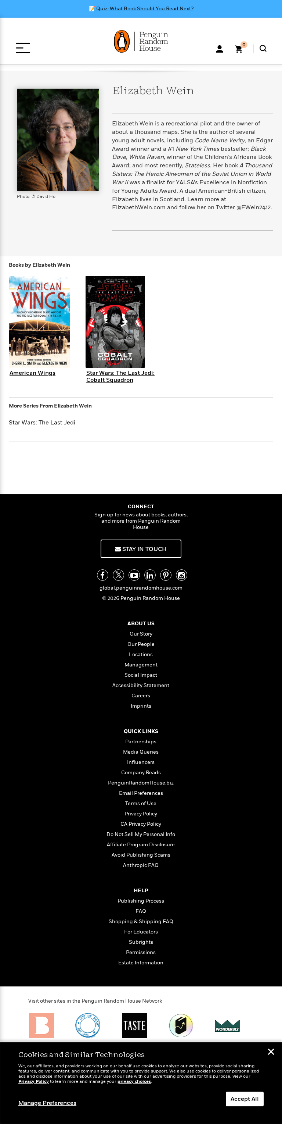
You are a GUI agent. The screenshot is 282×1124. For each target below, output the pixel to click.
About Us (141, 623)
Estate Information (140, 962)
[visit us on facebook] (102, 575)
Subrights (141, 942)
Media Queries (141, 751)
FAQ (140, 911)
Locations (141, 654)
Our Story (141, 633)
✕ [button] (271, 1052)
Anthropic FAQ (141, 865)
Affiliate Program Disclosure (141, 844)
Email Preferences (141, 793)
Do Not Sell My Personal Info (140, 834)
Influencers (141, 762)
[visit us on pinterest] (165, 575)
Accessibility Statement (140, 685)
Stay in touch (144, 549)
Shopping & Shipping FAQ (141, 921)
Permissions (141, 952)
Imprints (141, 705)
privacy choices (134, 1081)
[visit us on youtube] (134, 575)
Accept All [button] (245, 1099)
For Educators (141, 931)
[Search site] (263, 48)
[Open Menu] (22, 48)
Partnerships (140, 741)
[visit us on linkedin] (150, 575)
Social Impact (140, 675)
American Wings (32, 373)
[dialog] (141, 1083)
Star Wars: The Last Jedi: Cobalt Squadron (120, 376)
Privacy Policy (140, 813)
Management (141, 664)
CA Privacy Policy (140, 824)
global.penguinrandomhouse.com (141, 587)
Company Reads (141, 772)
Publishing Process (141, 900)
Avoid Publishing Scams (141, 854)
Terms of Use (140, 803)
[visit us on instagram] (181, 575)
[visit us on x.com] (118, 575)
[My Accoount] (219, 48)
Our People (141, 644)
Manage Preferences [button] (47, 1103)
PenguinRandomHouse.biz (141, 782)
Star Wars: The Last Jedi (42, 423)
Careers (140, 695)
